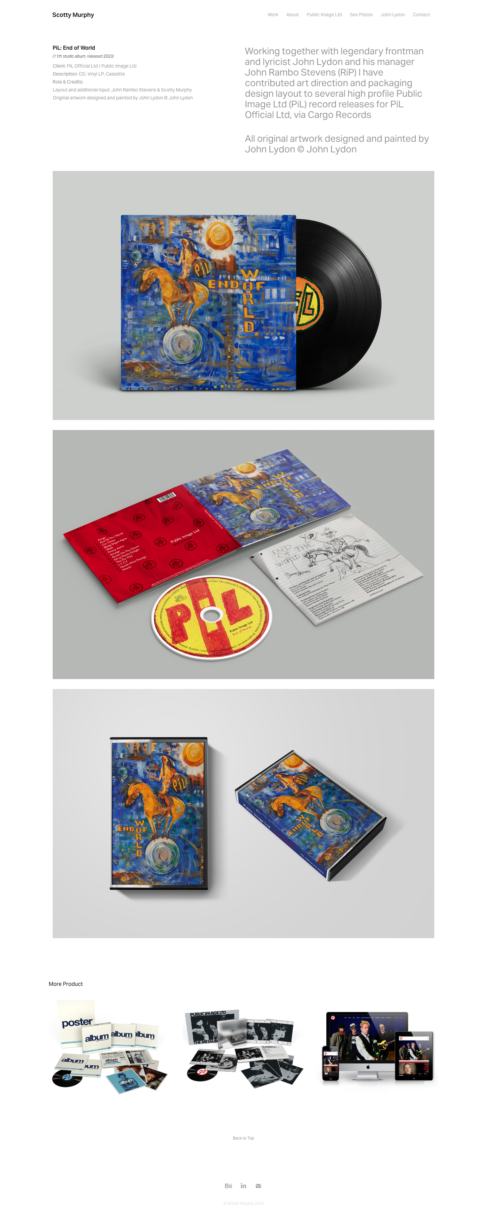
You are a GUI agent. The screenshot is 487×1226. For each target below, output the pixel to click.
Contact (421, 15)
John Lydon (393, 15)
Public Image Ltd (324, 15)
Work (273, 15)
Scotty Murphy (73, 15)
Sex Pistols (361, 15)
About (292, 15)
